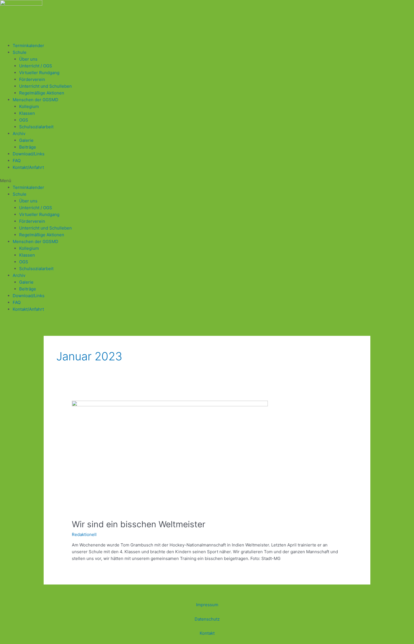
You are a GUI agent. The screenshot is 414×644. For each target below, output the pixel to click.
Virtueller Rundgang (39, 72)
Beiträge (27, 147)
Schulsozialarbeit (36, 126)
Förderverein (32, 79)
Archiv (19, 133)
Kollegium (29, 106)
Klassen (27, 113)
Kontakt (207, 633)
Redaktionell (84, 534)
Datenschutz (207, 619)
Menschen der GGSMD (35, 99)
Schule (19, 52)
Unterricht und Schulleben (45, 86)
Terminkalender (28, 45)
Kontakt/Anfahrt (28, 167)
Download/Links (28, 153)
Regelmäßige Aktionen (41, 93)
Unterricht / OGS (35, 66)
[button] (207, 180)
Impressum (207, 604)
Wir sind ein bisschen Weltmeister (138, 524)
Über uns (28, 59)
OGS (23, 120)
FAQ (17, 160)
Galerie (26, 140)
